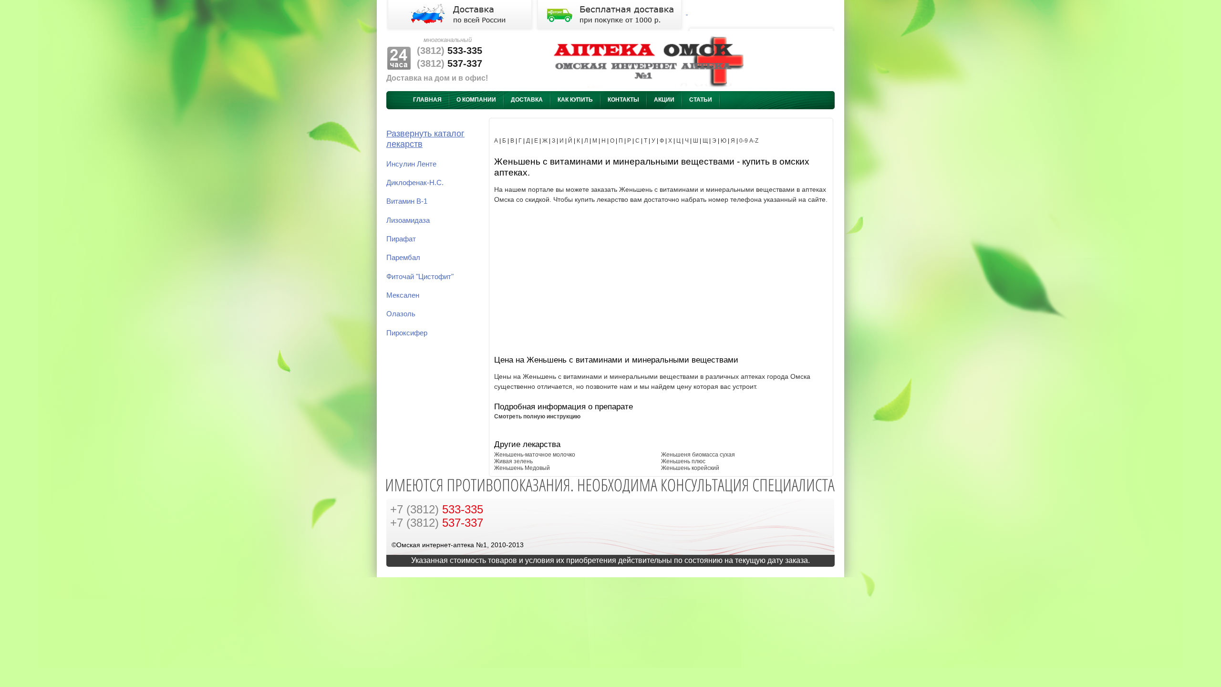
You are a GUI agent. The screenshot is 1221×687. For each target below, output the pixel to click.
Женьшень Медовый (522, 468)
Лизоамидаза (408, 220)
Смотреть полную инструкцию (537, 416)
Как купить (575, 99)
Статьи (700, 99)
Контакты (623, 99)
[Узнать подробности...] (610, 12)
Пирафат (401, 239)
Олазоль (400, 314)
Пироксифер (406, 333)
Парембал (403, 257)
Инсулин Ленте (411, 164)
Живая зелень (513, 461)
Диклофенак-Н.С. (415, 183)
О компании (476, 99)
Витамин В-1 (406, 201)
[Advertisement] (661, 278)
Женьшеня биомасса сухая (698, 454)
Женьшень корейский (690, 468)
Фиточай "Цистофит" (420, 277)
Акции (664, 99)
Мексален (402, 295)
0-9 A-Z (748, 140)
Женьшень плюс (683, 461)
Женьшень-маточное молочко (534, 454)
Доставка (527, 99)
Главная (427, 99)
